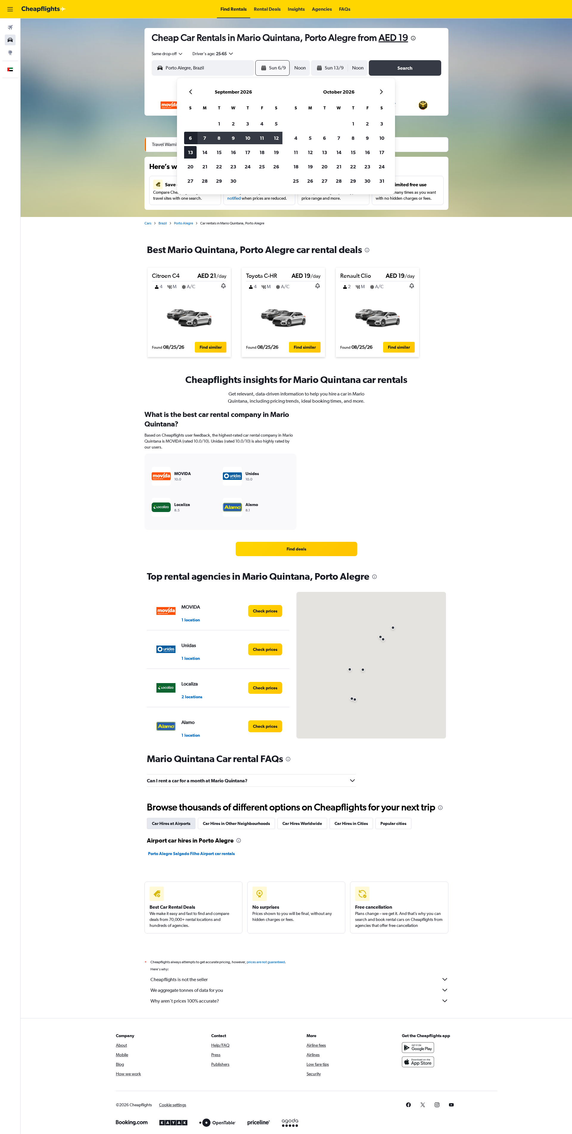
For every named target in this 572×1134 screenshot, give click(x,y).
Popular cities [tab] (393, 823)
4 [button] (261, 123)
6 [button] (190, 138)
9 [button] (233, 138)
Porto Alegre (183, 223)
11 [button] (262, 138)
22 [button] (219, 166)
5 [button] (276, 123)
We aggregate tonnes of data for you (186, 990)
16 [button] (233, 152)
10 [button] (247, 138)
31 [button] (381, 181)
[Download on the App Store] (418, 1062)
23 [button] (233, 166)
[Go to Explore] (10, 52)
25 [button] (262, 166)
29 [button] (219, 181)
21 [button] (204, 166)
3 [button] (247, 123)
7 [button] (204, 138)
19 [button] (276, 152)
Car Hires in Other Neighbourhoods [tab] (236, 823)
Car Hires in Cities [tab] (351, 823)
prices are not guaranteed (266, 962)
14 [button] (204, 152)
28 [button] (205, 181)
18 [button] (262, 152)
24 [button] (248, 166)
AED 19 (393, 37)
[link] (296, 549)
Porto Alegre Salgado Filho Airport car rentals (191, 853)
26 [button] (276, 166)
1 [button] (219, 123)
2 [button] (233, 123)
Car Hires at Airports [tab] (171, 823)
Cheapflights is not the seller (179, 979)
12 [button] (276, 138)
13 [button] (190, 152)
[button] (10, 9)
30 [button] (233, 181)
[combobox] (167, 54)
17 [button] (247, 152)
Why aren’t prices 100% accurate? (184, 1001)
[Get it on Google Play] (418, 1047)
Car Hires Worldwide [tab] (302, 823)
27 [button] (190, 181)
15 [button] (219, 152)
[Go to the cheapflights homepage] (43, 9)
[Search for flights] (10, 27)
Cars (147, 223)
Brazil (162, 223)
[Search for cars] (10, 40)
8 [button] (218, 138)
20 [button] (190, 166)
